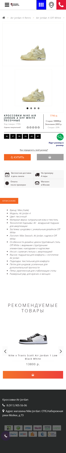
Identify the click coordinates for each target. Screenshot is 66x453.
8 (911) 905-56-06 (61, 5)
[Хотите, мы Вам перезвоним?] (6, 436)
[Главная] (3, 17)
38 (19, 136)
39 (25, 136)
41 (38, 136)
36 (7, 136)
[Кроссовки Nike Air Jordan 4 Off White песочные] (33, 44)
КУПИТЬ (19, 157)
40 (32, 136)
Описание (9, 200)
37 (13, 136)
